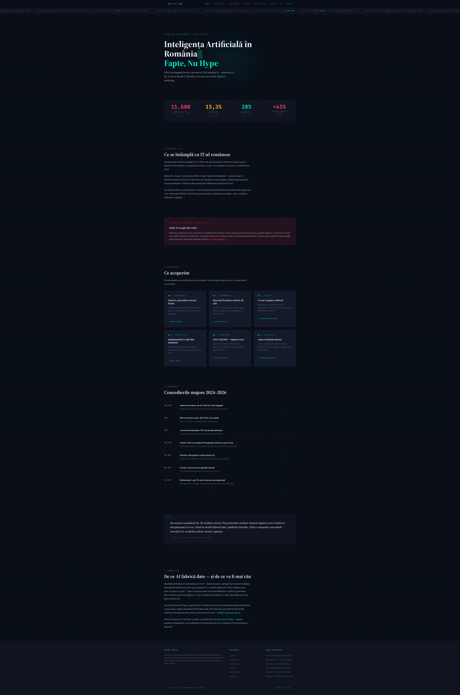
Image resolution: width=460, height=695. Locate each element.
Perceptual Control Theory (222, 619)
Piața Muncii (219, 4)
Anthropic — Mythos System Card (279, 676)
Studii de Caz (260, 4)
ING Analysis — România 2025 (277, 664)
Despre (273, 4)
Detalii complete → (219, 239)
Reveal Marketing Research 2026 (278, 668)
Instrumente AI (236, 664)
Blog (281, 4)
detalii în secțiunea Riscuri (228, 612)
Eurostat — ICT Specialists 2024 (278, 672)
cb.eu (175, 3)
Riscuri (246, 4)
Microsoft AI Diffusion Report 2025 (279, 656)
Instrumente (234, 4)
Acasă (207, 4)
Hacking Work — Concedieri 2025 (279, 660)
